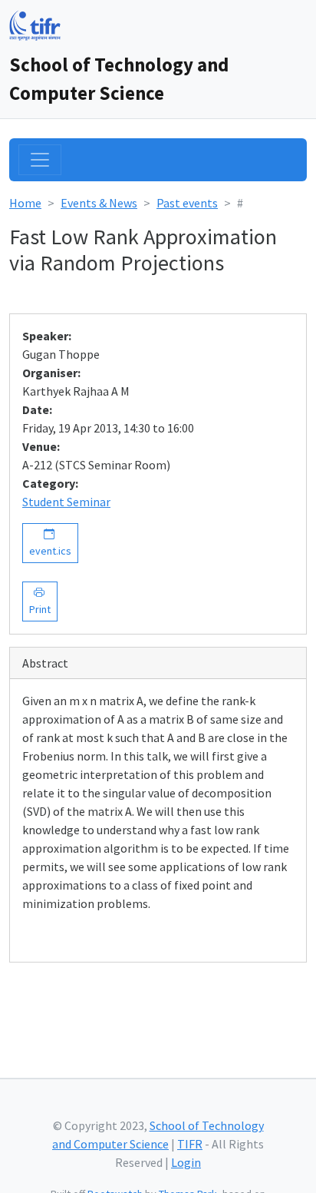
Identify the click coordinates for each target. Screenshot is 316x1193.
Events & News (99, 202)
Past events (187, 202)
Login (186, 1162)
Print (40, 601)
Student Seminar (66, 501)
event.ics (50, 543)
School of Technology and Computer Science (119, 78)
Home (25, 202)
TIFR (189, 1144)
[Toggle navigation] (39, 159)
